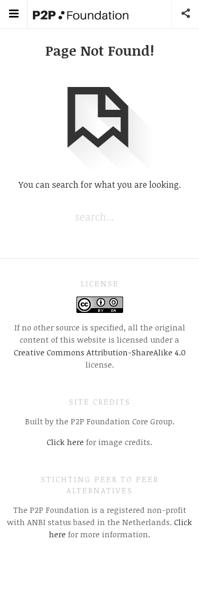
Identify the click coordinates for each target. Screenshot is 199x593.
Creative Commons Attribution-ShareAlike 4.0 (100, 352)
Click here (65, 442)
